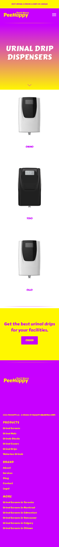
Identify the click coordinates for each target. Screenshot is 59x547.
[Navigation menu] (54, 14)
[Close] (56, 2)
